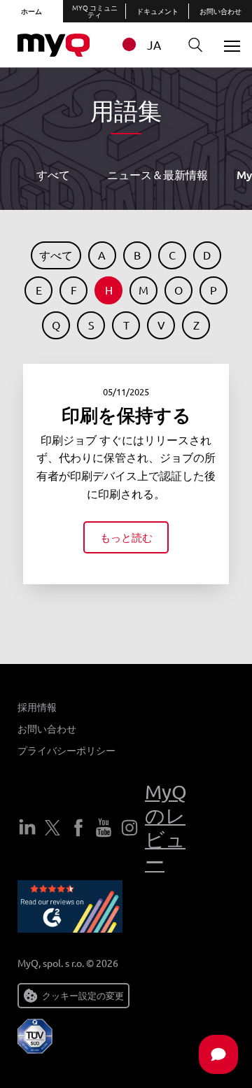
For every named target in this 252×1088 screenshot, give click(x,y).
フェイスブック (78, 828)
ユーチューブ (103, 828)
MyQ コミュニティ (95, 11)
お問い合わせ (220, 11)
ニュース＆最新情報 (157, 174)
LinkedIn (27, 828)
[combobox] (145, 44)
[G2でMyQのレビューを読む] (70, 909)
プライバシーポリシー (66, 750)
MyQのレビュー (166, 827)
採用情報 (37, 706)
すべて (53, 174)
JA (154, 44)
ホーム (31, 11)
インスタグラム (129, 828)
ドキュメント (157, 11)
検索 (196, 45)
